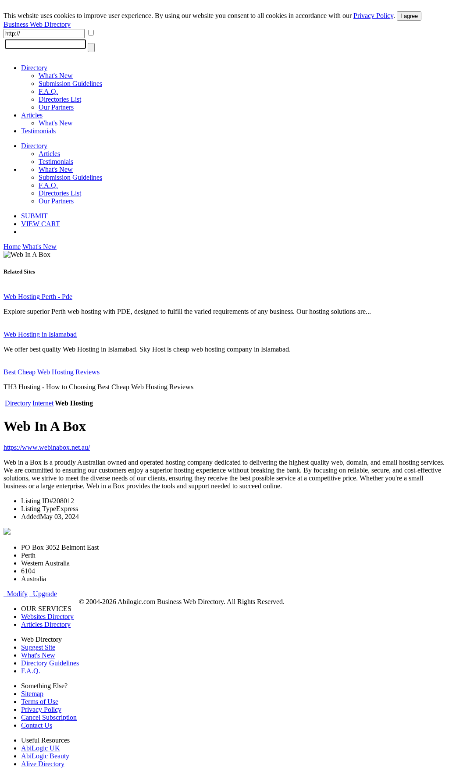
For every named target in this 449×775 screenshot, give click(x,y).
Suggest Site (38, 647)
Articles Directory (46, 624)
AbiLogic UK (40, 748)
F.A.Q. (48, 91)
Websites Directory (47, 616)
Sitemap (32, 693)
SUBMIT (34, 216)
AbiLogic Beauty (45, 756)
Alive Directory (42, 764)
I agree (409, 16)
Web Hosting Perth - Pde (38, 296)
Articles (32, 115)
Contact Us (36, 725)
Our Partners (56, 107)
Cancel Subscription (49, 717)
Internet (42, 403)
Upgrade (43, 593)
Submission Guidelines (70, 83)
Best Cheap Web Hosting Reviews (52, 372)
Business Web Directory (37, 24)
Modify (16, 593)
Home (12, 246)
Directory (34, 67)
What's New (56, 75)
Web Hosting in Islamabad (40, 334)
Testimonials (38, 131)
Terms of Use (39, 701)
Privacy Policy (373, 15)
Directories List (60, 99)
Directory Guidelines (50, 663)
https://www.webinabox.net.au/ (47, 447)
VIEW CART (40, 224)
